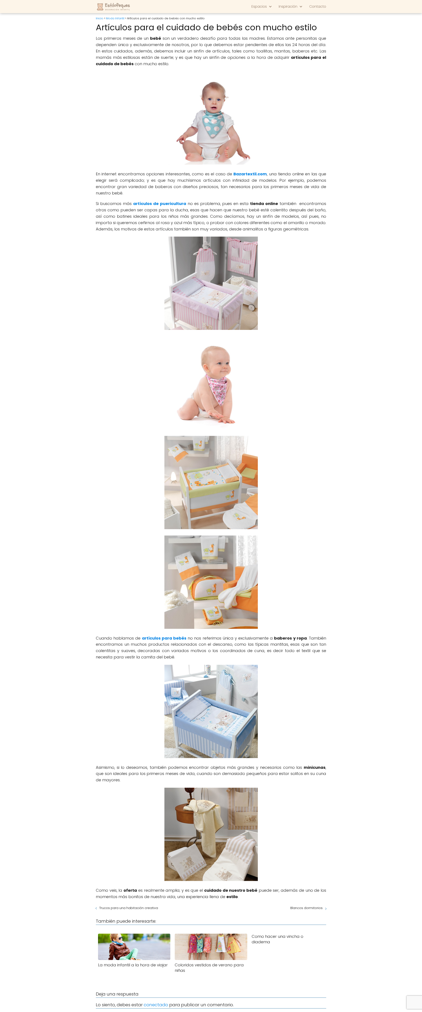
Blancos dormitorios (306, 908)
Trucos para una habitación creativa (128, 908)
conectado (156, 1005)
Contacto (317, 6)
